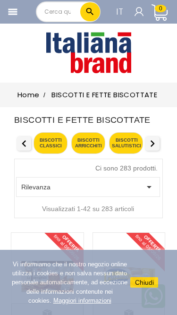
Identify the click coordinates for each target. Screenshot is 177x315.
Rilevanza (88, 187)
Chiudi (144, 282)
